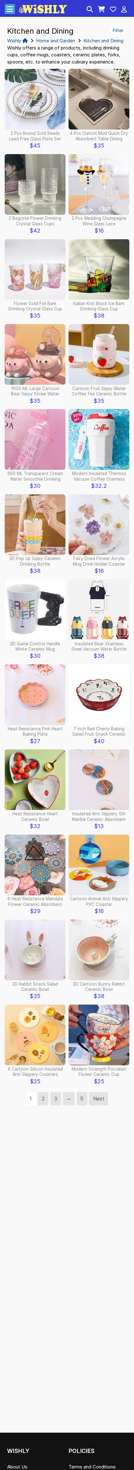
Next (98, 1099)
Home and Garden (55, 41)
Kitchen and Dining (103, 41)
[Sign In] (124, 10)
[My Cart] (101, 10)
